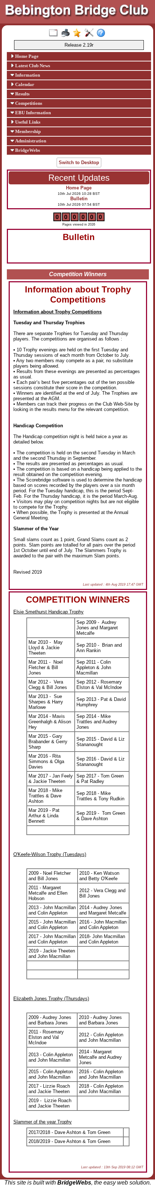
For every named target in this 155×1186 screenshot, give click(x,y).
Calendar (24, 84)
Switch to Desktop (79, 162)
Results (22, 94)
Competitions (28, 103)
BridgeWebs (27, 150)
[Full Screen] (55, 33)
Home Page (26, 56)
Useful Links (27, 122)
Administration (30, 141)
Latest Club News (32, 65)
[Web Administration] (91, 33)
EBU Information (32, 112)
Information (27, 75)
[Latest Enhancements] (79, 33)
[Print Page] (67, 33)
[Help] (102, 33)
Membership (27, 131)
